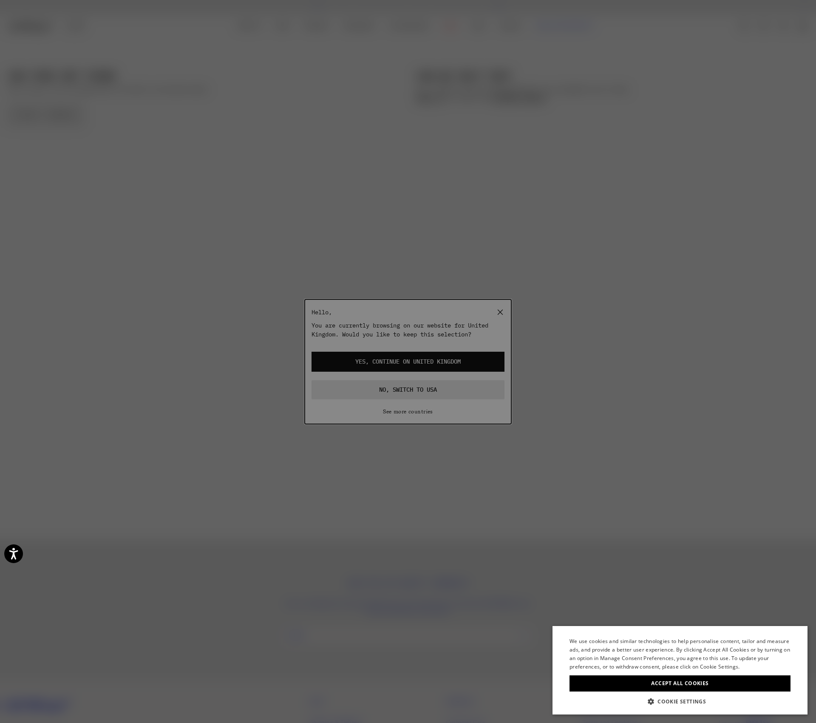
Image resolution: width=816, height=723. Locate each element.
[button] (680, 701)
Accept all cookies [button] (679, 683)
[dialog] (680, 670)
